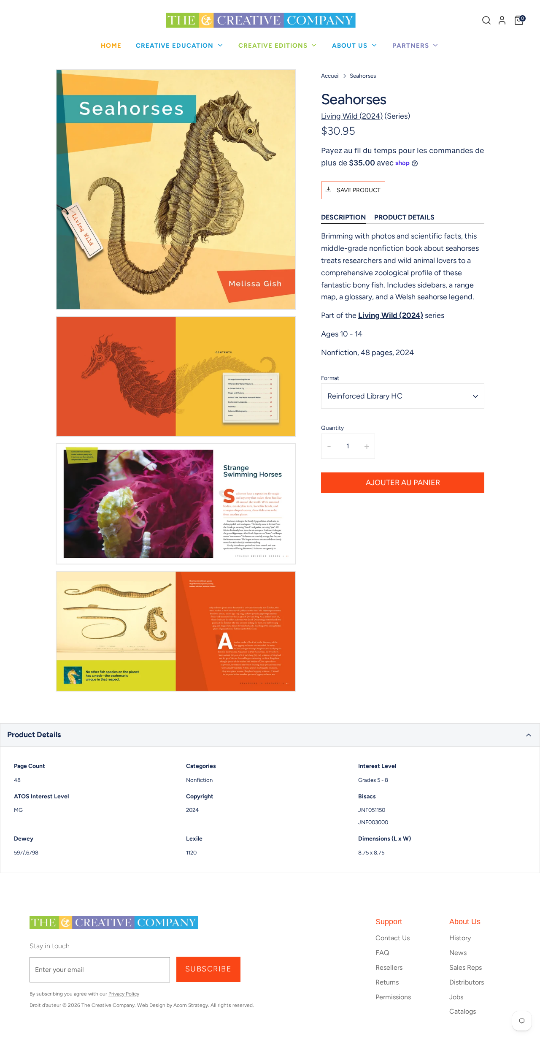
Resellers (388, 967)
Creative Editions (274, 45)
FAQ (382, 953)
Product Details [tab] (404, 217)
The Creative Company (108, 1005)
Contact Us (392, 938)
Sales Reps (465, 967)
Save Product (358, 190)
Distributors (466, 982)
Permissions (393, 997)
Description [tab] (343, 217)
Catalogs (462, 1011)
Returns (387, 982)
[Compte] (502, 20)
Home (111, 45)
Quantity (332, 428)
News (458, 953)
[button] (270, 735)
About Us (351, 45)
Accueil (330, 75)
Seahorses (363, 75)
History (460, 938)
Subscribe (208, 969)
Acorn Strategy (190, 1005)
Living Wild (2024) (352, 116)
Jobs (456, 997)
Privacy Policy (123, 994)
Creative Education (176, 45)
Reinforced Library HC (364, 396)
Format (330, 377)
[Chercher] (486, 20)
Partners (411, 45)
